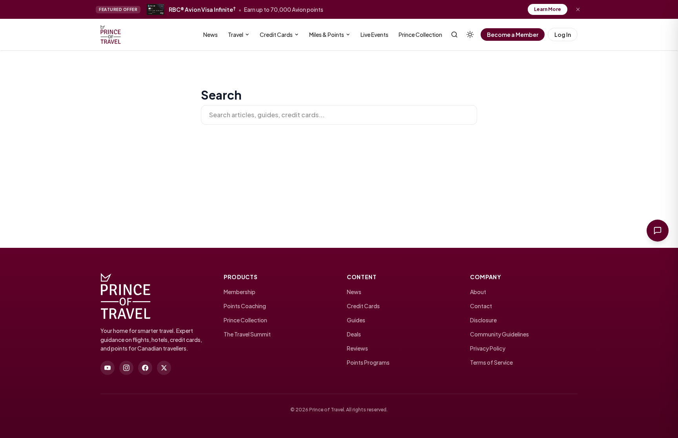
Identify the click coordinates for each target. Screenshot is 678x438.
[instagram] (126, 368)
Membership (239, 291)
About (478, 291)
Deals (354, 334)
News (210, 34)
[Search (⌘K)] (454, 34)
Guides (356, 320)
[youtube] (107, 368)
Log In (562, 34)
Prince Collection (420, 34)
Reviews (357, 348)
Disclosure (483, 320)
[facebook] (145, 368)
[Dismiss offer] (578, 9)
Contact (481, 305)
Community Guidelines (499, 334)
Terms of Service (491, 362)
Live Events (374, 34)
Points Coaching (245, 305)
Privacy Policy (487, 348)
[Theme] (470, 34)
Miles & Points (326, 34)
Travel (235, 34)
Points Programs (368, 362)
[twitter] (164, 368)
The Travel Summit (247, 334)
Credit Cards (276, 34)
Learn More (547, 9)
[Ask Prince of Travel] (658, 231)
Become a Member (512, 34)
